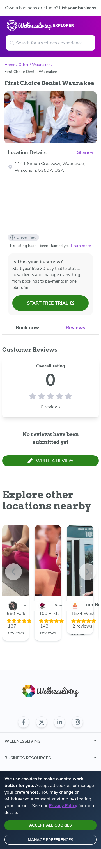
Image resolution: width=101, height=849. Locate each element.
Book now (27, 327)
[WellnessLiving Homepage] (50, 691)
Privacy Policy (63, 806)
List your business (77, 8)
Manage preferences (50, 840)
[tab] (27, 327)
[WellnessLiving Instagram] (77, 722)
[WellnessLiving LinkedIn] (59, 722)
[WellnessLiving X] (41, 722)
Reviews (75, 327)
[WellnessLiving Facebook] (23, 722)
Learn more (81, 245)
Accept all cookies (50, 825)
